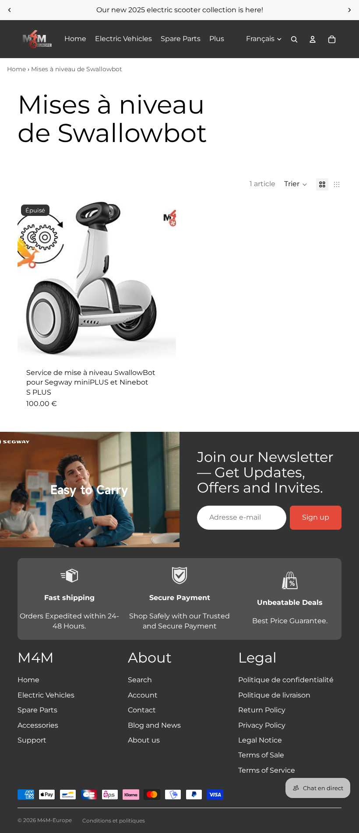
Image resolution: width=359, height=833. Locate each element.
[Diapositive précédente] (9, 10)
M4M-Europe (54, 820)
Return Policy (261, 710)
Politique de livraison (274, 695)
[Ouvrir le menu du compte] (312, 39)
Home (16, 69)
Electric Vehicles (46, 695)
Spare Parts (37, 710)
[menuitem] (217, 39)
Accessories (38, 725)
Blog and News (154, 725)
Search (140, 680)
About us (144, 740)
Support (32, 740)
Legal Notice (260, 740)
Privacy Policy (261, 725)
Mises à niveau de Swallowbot (76, 69)
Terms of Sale (261, 755)
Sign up (315, 517)
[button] (295, 184)
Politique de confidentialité (286, 680)
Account (143, 695)
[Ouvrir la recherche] (294, 39)
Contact (142, 710)
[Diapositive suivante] (349, 10)
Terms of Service (266, 770)
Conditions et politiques (113, 820)
